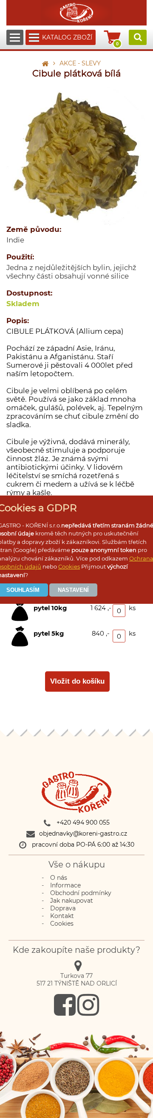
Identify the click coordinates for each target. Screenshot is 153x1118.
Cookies (69, 566)
